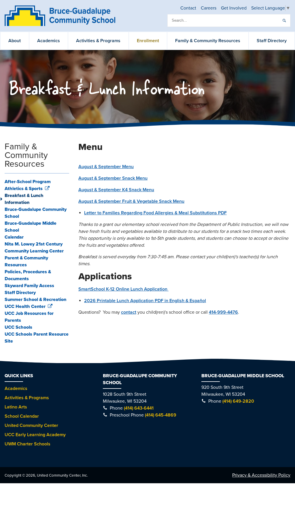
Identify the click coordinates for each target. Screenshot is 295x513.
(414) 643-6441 (139, 408)
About (14, 41)
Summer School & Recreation (35, 299)
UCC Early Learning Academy (35, 435)
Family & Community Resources (207, 41)
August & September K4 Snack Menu (116, 190)
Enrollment (148, 41)
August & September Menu (106, 167)
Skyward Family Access (29, 286)
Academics (48, 41)
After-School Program (28, 182)
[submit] (284, 20)
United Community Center (31, 425)
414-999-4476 (223, 312)
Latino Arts (16, 407)
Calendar (14, 237)
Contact (188, 8)
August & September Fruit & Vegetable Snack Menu (131, 201)
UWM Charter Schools (27, 444)
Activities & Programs (98, 41)
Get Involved (234, 8)
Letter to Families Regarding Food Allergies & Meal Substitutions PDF (155, 213)
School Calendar (22, 416)
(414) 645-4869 (160, 415)
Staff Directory (272, 41)
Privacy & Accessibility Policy (261, 475)
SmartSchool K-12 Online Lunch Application (123, 289)
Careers (208, 8)
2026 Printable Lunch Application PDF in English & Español (145, 301)
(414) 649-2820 (238, 401)
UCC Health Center (26, 306)
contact (128, 312)
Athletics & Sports (24, 189)
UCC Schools (18, 327)
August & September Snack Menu (113, 178)
